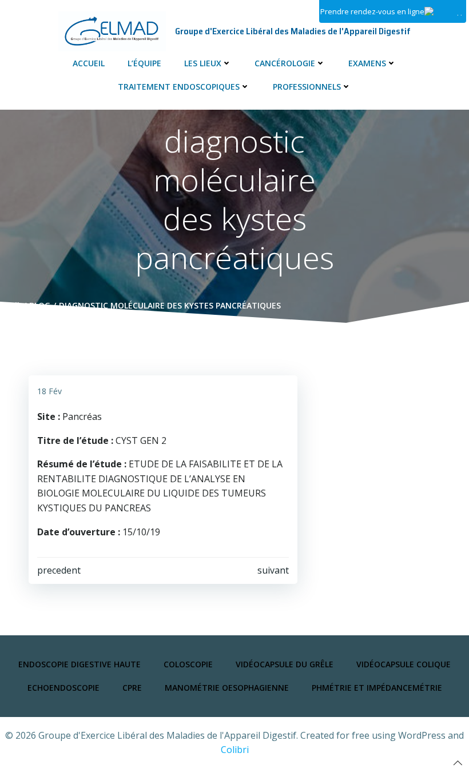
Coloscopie (188, 664)
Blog (39, 305)
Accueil (89, 63)
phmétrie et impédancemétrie (377, 687)
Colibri (235, 749)
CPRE (132, 687)
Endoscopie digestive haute (79, 664)
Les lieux (202, 63)
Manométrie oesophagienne (227, 687)
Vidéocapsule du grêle (284, 664)
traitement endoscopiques (179, 86)
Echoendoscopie (63, 687)
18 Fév (49, 391)
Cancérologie (285, 63)
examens (367, 63)
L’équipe (144, 63)
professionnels (307, 86)
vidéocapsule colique (403, 664)
